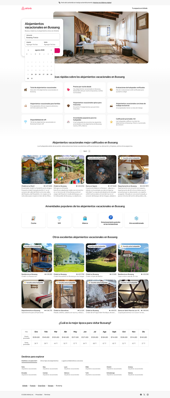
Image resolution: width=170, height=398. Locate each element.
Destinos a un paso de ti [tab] (29, 361)
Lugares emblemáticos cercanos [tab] (72, 361)
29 (51, 74)
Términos (47, 395)
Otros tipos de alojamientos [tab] (49, 361)
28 (47, 74)
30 (28, 78)
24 (32, 74)
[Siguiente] (89, 151)
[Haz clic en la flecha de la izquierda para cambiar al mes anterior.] (28, 50)
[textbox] (33, 44)
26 (39, 74)
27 (43, 74)
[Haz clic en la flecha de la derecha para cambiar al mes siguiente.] (51, 50)
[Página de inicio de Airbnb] (27, 8)
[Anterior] (80, 151)
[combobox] (42, 37)
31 (32, 78)
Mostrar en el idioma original (102, 2)
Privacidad (39, 395)
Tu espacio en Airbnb (139, 8)
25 (36, 74)
